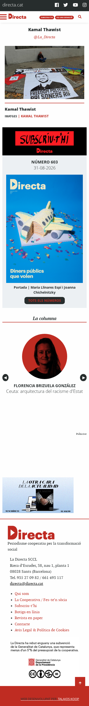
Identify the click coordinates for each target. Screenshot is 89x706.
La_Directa (46, 37)
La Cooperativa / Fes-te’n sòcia (41, 600)
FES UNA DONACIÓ (64, 17)
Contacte (22, 624)
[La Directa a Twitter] (65, 5)
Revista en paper (29, 618)
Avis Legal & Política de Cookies (42, 630)
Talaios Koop (50, 699)
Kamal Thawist (20, 109)
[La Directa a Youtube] (75, 5)
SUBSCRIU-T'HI (47, 17)
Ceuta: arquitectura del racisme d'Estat (44, 391)
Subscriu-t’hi (26, 606)
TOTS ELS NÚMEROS (44, 300)
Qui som (22, 594)
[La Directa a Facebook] (57, 5)
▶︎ (84, 377)
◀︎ (6, 377)
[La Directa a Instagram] (85, 5)
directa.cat (12, 4)
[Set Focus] (80, 17)
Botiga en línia (27, 612)
